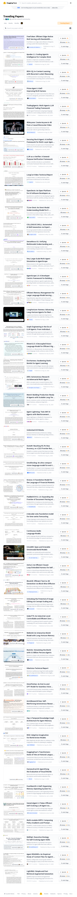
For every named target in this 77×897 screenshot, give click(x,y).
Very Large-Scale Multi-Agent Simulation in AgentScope (38, 259)
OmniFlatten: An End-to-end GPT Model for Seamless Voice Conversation (39, 685)
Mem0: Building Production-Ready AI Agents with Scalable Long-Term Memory (41, 396)
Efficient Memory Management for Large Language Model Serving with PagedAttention (40, 294)
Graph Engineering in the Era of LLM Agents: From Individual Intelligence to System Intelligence (41, 328)
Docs (71, 894)
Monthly (17, 23)
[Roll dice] (70, 28)
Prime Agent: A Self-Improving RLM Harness (36, 89)
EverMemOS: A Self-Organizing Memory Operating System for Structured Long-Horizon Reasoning (39, 787)
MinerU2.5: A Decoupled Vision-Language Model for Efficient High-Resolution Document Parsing (41, 345)
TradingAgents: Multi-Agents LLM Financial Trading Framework (40, 106)
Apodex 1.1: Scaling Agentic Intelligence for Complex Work (39, 55)
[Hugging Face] (41, 893)
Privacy (24, 894)
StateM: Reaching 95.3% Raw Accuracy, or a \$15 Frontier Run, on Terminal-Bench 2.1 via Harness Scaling (41, 447)
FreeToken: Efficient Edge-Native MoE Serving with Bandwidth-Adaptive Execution (40, 37)
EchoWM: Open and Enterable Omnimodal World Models (38, 548)
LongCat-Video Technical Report (40, 175)
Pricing (66, 894)
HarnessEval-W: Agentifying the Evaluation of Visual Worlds (39, 770)
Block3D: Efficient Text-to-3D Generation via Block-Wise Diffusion (41, 582)
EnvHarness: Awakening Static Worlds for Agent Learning (39, 361)
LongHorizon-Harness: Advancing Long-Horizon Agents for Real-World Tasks (40, 310)
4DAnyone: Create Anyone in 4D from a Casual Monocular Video (39, 123)
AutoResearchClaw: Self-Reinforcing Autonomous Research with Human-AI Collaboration (41, 702)
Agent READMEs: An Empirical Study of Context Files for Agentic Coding (40, 855)
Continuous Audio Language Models (34, 532)
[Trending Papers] (22, 23)
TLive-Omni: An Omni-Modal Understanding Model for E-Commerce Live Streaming (38, 208)
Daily (5, 23)
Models (46, 894)
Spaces (59, 894)
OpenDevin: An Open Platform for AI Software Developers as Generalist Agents (39, 191)
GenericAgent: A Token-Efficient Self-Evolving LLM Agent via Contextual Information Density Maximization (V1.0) (39, 804)
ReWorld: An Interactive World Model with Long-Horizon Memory (40, 634)
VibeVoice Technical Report (37, 668)
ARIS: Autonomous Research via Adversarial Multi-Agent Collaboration (38, 378)
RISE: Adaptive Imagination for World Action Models (38, 736)
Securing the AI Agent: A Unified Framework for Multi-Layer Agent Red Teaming (40, 140)
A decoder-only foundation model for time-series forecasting (40, 515)
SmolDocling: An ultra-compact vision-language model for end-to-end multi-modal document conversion (40, 464)
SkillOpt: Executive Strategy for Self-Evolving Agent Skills (38, 838)
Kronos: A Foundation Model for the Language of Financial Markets (40, 481)
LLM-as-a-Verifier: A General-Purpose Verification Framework (40, 157)
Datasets (52, 894)
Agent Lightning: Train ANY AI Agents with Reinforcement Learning (38, 413)
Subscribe (55, 8)
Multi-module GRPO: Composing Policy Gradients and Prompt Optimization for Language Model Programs (40, 821)
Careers (35, 894)
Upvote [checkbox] (65, 38)
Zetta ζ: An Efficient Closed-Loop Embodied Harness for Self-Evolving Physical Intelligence (40, 566)
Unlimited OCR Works (35, 430)
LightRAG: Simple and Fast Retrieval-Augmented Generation (40, 872)
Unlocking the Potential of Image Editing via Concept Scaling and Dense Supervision (40, 600)
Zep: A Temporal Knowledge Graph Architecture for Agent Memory (40, 719)
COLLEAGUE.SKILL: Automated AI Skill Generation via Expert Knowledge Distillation (39, 225)
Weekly (11, 23)
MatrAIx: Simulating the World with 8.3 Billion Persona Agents (39, 651)
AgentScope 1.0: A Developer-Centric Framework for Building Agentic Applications (39, 277)
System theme (10, 894)
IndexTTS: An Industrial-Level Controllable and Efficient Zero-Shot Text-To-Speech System (39, 617)
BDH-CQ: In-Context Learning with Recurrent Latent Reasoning (40, 72)
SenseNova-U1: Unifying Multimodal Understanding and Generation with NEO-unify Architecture (39, 242)
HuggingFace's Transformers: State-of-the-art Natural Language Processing (41, 753)
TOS (18, 894)
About (29, 894)
